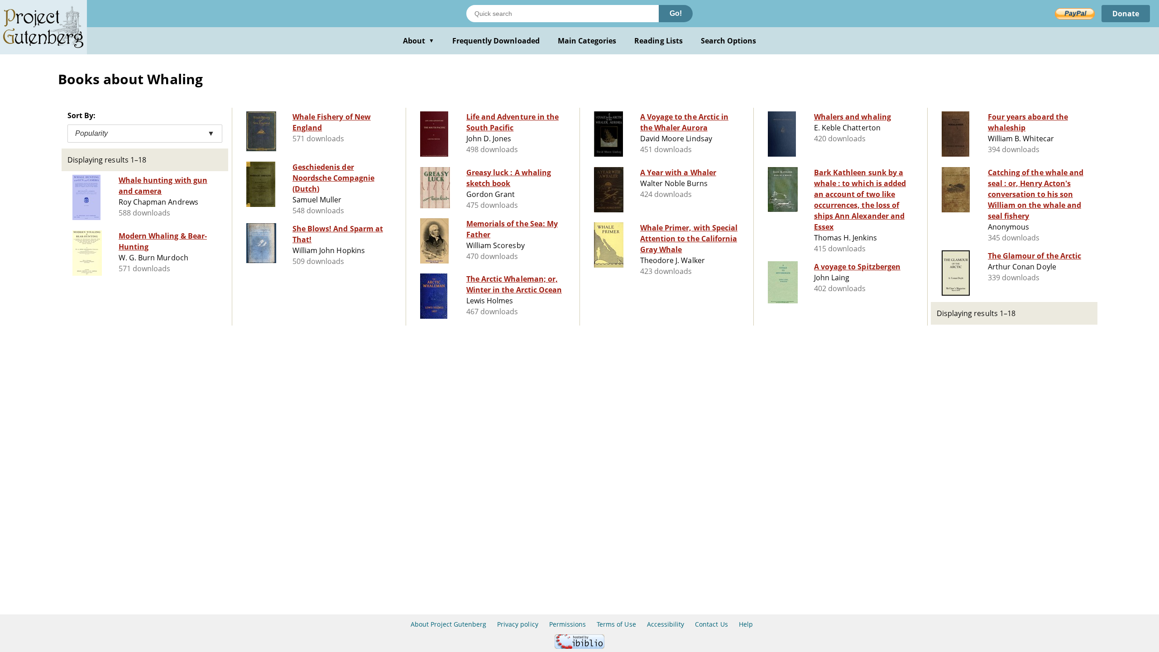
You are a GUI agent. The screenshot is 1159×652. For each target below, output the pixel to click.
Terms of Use (616, 624)
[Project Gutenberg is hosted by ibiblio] (579, 646)
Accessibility (666, 624)
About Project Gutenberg (448, 624)
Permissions (567, 624)
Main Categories (587, 41)
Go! (676, 13)
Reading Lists (658, 41)
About (418, 41)
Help (746, 624)
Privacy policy (517, 624)
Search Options (729, 41)
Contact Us (711, 624)
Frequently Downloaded (496, 41)
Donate (1125, 14)
